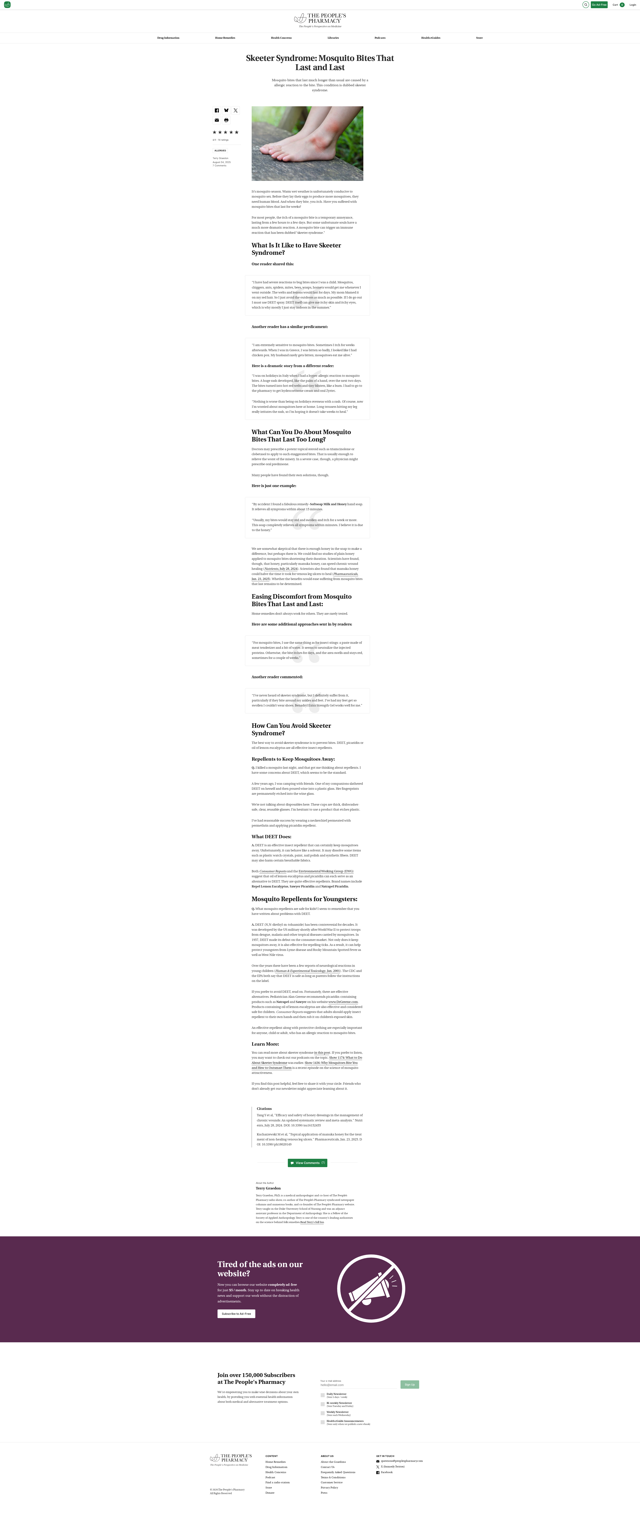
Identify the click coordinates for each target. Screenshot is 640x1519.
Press (324, 1493)
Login (633, 4)
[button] (226, 120)
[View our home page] (7, 5)
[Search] (585, 4)
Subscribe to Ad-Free (236, 1313)
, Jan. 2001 (307, 971)
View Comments (310, 1163)
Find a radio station (278, 1482)
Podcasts (380, 38)
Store (479, 38)
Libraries (333, 38)
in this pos (321, 1052)
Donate (270, 1493)
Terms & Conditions (333, 1477)
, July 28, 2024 (280, 569)
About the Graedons (333, 1462)
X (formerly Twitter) (393, 1466)
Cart (618, 4)
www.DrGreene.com (343, 1002)
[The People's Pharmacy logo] (320, 19)
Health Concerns (281, 38)
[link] (217, 110)
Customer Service (331, 1482)
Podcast (270, 1477)
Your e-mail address (330, 1381)
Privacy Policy (329, 1487)
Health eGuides (430, 38)
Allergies (220, 150)
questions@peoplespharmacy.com (402, 1461)
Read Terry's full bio (312, 1222)
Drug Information (168, 38)
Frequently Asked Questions (338, 1472)
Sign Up (410, 1384)
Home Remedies (225, 38)
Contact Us (328, 1467)
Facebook (386, 1472)
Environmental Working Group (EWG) (326, 871)
